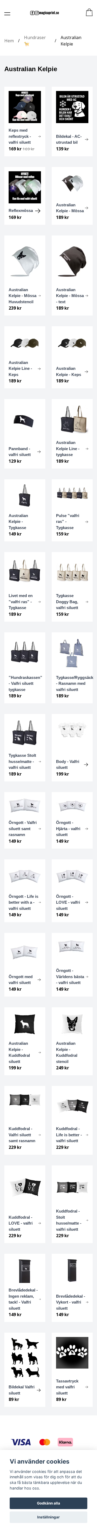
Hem (9, 41)
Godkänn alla (48, 1503)
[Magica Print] (44, 13)
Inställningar (48, 1517)
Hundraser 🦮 (35, 41)
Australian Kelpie (71, 41)
